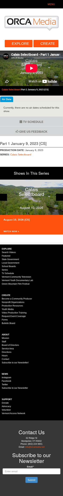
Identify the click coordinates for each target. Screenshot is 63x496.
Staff (4, 341)
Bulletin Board (8, 323)
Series (5, 270)
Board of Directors (10, 345)
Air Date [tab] (6, 99)
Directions (6, 352)
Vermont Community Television (16, 277)
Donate (5, 403)
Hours (5, 355)
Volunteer (6, 410)
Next (59, 197)
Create (47, 43)
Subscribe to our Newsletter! (15, 362)
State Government (10, 259)
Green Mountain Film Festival (16, 284)
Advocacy (6, 406)
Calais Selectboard (20, 154)
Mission (5, 338)
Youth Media (8, 309)
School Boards (9, 266)
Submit (31, 479)
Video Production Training (14, 313)
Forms (5, 320)
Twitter (5, 384)
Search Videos (9, 252)
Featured (6, 256)
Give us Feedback (33, 131)
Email (30, 467)
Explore (20, 43)
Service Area (8, 348)
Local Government (10, 263)
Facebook (6, 381)
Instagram (6, 377)
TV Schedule (32, 121)
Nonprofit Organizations (13, 302)
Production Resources (12, 306)
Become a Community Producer (17, 299)
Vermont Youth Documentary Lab (17, 280)
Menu (51, 4)
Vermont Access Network (13, 413)
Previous (3, 197)
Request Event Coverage (14, 316)
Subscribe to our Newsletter (15, 388)
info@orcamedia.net (34, 447)
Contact (5, 359)
